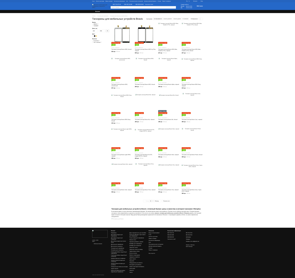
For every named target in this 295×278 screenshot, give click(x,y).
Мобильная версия (98, 243)
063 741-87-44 (117, 4)
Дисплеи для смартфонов (117, 244)
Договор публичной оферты (150, 1)
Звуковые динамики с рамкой (136, 241)
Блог (127, 1)
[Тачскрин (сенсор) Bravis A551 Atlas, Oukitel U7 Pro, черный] (168, 34)
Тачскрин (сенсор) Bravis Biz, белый (167, 119)
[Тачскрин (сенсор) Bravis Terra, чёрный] (145, 174)
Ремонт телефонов (166, 1)
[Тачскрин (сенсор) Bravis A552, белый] (145, 69)
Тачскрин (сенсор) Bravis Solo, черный (121, 189)
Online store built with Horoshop (98, 274)
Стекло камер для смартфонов (136, 237)
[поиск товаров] (174, 7)
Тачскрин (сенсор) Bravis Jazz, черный (192, 119)
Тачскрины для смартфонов (117, 248)
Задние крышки (114, 268)
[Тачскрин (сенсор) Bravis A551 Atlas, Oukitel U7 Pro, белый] (192, 34)
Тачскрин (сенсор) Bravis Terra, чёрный (145, 189)
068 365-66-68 (140, 4)
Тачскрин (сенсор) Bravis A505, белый (121, 49)
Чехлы (131, 272)
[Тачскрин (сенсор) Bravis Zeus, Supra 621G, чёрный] (192, 174)
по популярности (158, 18)
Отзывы (159, 1)
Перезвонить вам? (149, 4)
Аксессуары (132, 268)
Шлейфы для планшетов (135, 245)
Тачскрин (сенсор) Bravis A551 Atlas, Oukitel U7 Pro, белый (191, 50)
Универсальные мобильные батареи (119, 266)
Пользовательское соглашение (136, 1)
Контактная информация (119, 1)
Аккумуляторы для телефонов (118, 258)
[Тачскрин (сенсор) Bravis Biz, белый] (168, 104)
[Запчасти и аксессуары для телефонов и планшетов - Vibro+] (100, 233)
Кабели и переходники (134, 255)
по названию (185, 18)
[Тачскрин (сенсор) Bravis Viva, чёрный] (168, 174)
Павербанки (113, 232)
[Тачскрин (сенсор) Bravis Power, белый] (192, 139)
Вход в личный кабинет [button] (154, 232)
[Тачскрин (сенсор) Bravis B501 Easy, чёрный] (192, 69)
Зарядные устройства (134, 257)
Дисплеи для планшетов (116, 246)
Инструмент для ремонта (135, 264)
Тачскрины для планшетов (117, 250)
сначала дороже (177, 18)
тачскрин (124, 211)
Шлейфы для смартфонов (135, 243)
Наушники (131, 260)
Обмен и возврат (109, 1)
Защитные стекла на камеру (136, 249)
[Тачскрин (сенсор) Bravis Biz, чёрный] (145, 104)
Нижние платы (132, 239)
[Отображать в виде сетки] (200, 19)
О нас (93, 1)
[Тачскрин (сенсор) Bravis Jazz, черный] (192, 104)
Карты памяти (132, 258)
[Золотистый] (96, 36)
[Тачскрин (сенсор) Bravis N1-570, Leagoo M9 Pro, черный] (145, 139)
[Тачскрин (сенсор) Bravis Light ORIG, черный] (122, 139)
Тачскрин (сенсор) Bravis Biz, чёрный (144, 119)
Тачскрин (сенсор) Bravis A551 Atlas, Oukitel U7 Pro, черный (167, 50)
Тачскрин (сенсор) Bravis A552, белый (145, 84)
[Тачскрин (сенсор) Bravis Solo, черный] (122, 174)
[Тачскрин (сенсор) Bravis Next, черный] (168, 139)
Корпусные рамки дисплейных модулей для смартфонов (118, 271)
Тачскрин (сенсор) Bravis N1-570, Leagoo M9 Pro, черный (143, 155)
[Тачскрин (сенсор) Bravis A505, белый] (122, 34)
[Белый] (93, 36)
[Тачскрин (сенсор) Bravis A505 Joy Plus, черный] (145, 34)
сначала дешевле (167, 18)
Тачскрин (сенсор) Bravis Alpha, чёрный (168, 84)
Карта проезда (189, 246)
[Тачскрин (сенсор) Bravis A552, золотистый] (122, 69)
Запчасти (131, 270)
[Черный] (94, 36)
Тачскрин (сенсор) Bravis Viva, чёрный (168, 189)
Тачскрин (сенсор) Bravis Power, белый (192, 154)
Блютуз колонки (133, 253)
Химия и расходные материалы (136, 266)
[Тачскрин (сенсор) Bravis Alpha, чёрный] (168, 69)
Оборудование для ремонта (135, 262)
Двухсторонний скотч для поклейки (137, 232)
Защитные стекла (133, 247)
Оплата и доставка (100, 1)
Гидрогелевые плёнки (134, 251)
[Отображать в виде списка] (202, 19)
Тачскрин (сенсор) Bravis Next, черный (168, 154)
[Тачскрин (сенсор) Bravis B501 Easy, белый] (122, 104)
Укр (189, 1)
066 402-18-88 (128, 4)
